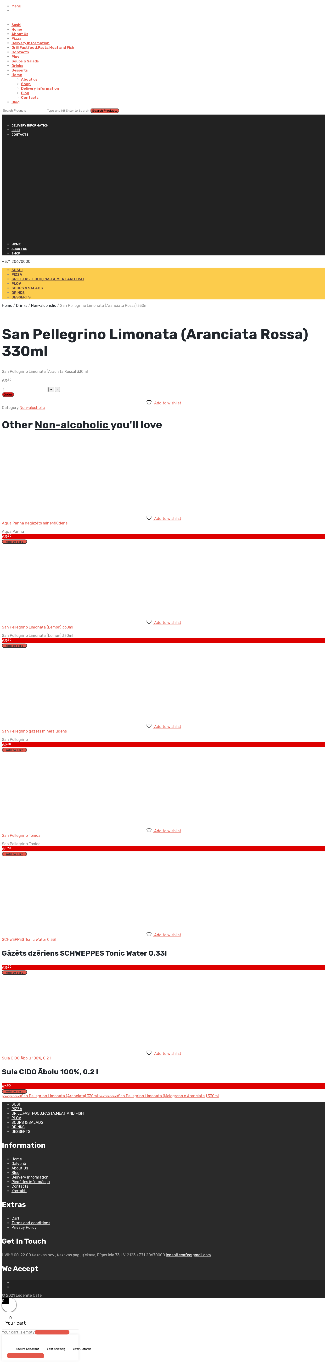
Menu (16, 6)
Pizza (16, 38)
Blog (25, 93)
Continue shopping (25, 1355)
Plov (15, 57)
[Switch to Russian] (19, 19)
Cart (15, 1218)
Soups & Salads (25, 61)
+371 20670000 (16, 261)
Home (16, 29)
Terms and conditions (30, 1223)
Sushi (16, 25)
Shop (26, 84)
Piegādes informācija (30, 1182)
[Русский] (4, 117)
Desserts (19, 70)
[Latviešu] (8, 117)
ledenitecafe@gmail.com (188, 1255)
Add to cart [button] (14, 541)
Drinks (17, 66)
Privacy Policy (24, 1227)
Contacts (20, 52)
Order (8, 394)
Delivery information (30, 43)
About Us (19, 34)
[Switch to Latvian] (13, 19)
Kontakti (19, 1191)
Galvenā (18, 1163)
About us (29, 79)
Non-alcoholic (43, 305)
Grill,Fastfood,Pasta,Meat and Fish (42, 47)
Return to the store (52, 1332)
